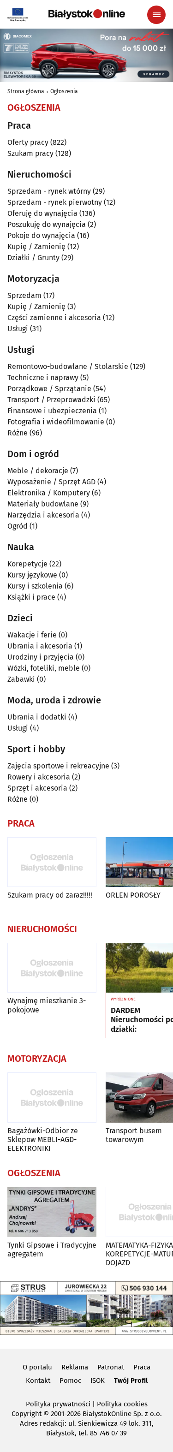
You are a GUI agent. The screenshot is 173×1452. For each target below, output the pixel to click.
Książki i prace (31, 597)
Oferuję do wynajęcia (42, 213)
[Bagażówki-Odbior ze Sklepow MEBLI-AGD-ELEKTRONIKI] (51, 1097)
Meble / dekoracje (37, 470)
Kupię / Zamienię (36, 246)
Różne (17, 432)
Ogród (17, 526)
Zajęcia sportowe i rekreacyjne (58, 766)
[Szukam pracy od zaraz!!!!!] (51, 862)
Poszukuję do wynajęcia (46, 224)
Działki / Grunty (33, 257)
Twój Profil (131, 1380)
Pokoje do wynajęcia (41, 235)
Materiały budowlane (42, 504)
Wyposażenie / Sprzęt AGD (51, 481)
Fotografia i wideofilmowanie (55, 421)
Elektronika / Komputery (48, 492)
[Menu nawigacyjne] (156, 15)
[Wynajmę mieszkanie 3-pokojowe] (51, 968)
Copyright (27, 1414)
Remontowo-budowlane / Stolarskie (67, 366)
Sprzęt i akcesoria (37, 788)
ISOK (97, 1380)
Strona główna (25, 91)
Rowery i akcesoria (38, 777)
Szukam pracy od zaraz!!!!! (49, 895)
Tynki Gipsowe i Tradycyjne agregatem (51, 1249)
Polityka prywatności (58, 1404)
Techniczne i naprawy (42, 377)
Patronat (110, 1367)
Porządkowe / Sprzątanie (49, 388)
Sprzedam (24, 295)
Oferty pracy (27, 142)
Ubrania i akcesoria (39, 646)
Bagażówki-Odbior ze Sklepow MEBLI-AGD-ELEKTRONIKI (42, 1139)
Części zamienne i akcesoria (54, 317)
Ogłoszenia (64, 91)
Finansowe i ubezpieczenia (52, 410)
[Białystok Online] (87, 14)
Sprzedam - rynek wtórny (49, 191)
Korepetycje (27, 563)
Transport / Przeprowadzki (51, 399)
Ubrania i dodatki (36, 717)
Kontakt (38, 1380)
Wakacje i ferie (32, 635)
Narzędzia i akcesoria (43, 515)
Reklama (74, 1367)
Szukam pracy (30, 153)
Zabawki (21, 679)
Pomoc (70, 1380)
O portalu (37, 1367)
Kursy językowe (32, 575)
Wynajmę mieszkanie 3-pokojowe (46, 1005)
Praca (141, 1367)
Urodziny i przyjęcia (40, 657)
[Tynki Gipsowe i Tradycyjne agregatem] (51, 1212)
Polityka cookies (122, 1404)
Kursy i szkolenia (35, 586)
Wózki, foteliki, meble (43, 668)
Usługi (17, 328)
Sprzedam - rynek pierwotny (54, 202)
